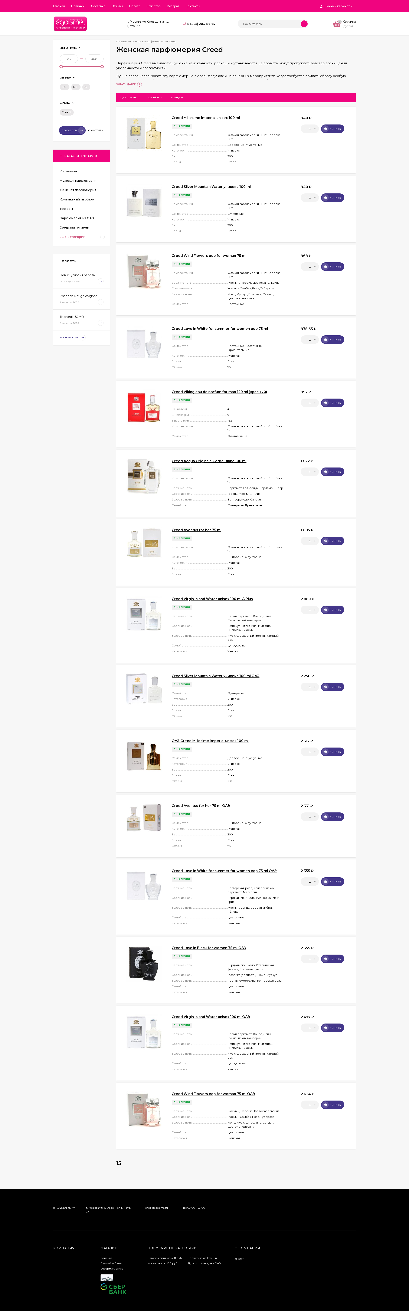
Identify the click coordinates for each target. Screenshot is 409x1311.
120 (75, 87)
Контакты (193, 6)
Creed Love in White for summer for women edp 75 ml (220, 329)
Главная (59, 6)
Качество (153, 6)
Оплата (134, 6)
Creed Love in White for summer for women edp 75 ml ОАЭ (224, 871)
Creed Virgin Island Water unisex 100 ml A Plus (212, 599)
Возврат (173, 6)
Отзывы (117, 6)
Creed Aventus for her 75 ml (196, 530)
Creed (66, 112)
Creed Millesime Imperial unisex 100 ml (206, 118)
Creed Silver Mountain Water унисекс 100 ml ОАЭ (215, 676)
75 (85, 87)
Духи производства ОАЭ (204, 1263)
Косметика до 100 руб (162, 1263)
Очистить (96, 130)
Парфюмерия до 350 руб (165, 1258)
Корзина (106, 1258)
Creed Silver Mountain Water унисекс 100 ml (211, 187)
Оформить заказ (112, 1268)
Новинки (78, 6)
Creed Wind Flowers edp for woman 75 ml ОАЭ (213, 1094)
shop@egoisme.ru (156, 1207)
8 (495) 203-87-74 (201, 24)
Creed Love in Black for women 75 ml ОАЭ (209, 948)
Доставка (98, 6)
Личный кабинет (112, 1263)
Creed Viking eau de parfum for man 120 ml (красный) (219, 392)
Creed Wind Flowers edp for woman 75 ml (209, 256)
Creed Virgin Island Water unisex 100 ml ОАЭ (211, 1017)
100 (64, 87)
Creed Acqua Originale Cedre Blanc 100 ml (209, 461)
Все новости (69, 337)
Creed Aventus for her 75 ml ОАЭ (201, 806)
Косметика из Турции (202, 1258)
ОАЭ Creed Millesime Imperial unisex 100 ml (210, 741)
